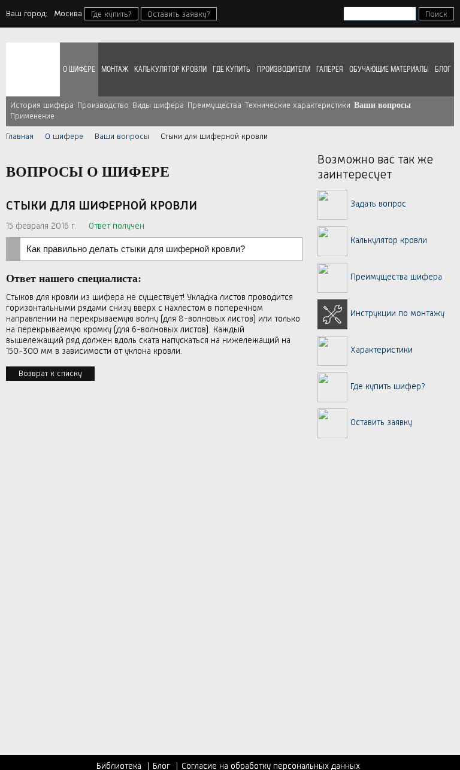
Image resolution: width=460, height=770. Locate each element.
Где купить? (111, 14)
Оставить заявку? (178, 14)
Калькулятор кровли (170, 69)
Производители (283, 69)
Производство (103, 105)
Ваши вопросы (382, 105)
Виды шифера (158, 105)
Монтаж (114, 69)
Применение (32, 116)
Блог (443, 69)
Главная (20, 136)
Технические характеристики (297, 105)
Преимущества (214, 105)
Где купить (231, 69)
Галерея (329, 69)
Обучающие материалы (389, 69)
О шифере (79, 69)
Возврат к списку (50, 373)
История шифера (42, 105)
